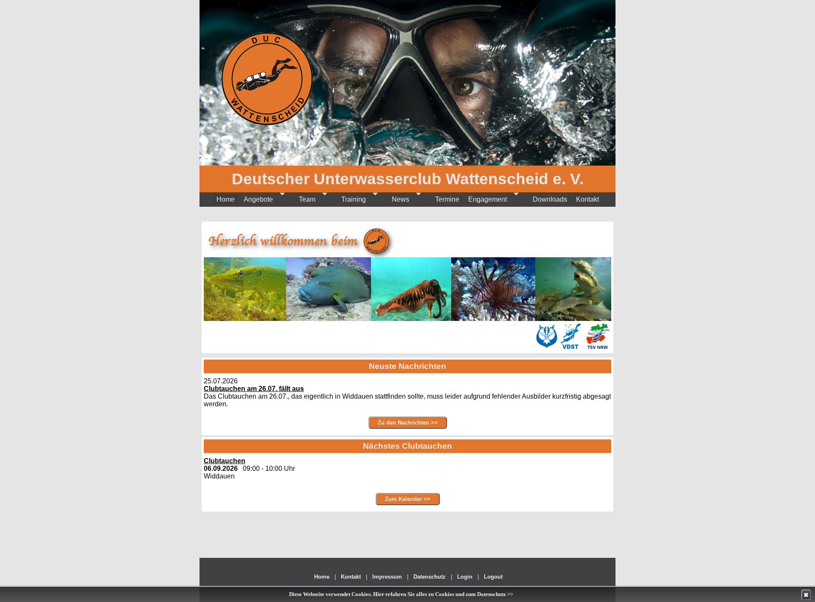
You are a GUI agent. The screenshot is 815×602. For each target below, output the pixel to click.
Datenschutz (429, 577)
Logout (493, 577)
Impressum (387, 577)
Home (321, 577)
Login (464, 577)
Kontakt (351, 577)
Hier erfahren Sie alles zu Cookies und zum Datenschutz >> (443, 594)
